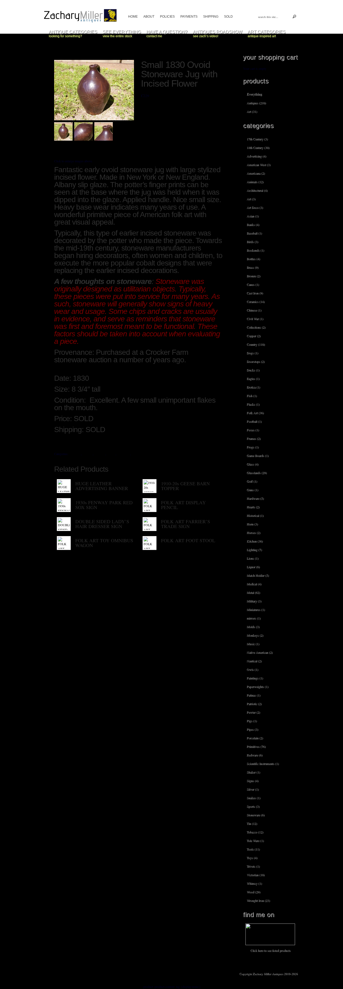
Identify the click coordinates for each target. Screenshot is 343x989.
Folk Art (99, 454)
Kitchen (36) (255, 541)
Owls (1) (252, 669)
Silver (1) (253, 789)
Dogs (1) (252, 353)
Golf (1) (252, 481)
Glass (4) (252, 464)
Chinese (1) (254, 310)
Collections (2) (256, 327)
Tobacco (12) (255, 832)
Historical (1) (255, 515)
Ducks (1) (253, 370)
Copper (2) (253, 335)
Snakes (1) (253, 797)
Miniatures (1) (256, 609)
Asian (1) (253, 216)
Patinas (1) (253, 695)
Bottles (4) (253, 258)
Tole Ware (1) (255, 840)
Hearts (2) (253, 507)
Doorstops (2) (255, 361)
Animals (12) (255, 181)
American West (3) (258, 164)
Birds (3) (252, 241)
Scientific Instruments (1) (263, 763)
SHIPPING (210, 16)
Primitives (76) (256, 746)
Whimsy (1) (254, 883)
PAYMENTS (188, 16)
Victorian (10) (255, 874)
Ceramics (75, 454)
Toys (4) (252, 857)
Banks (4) (253, 224)
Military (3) (254, 601)
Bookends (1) (255, 250)
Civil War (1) (255, 318)
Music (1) (253, 643)
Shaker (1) (253, 772)
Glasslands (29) (257, 472)
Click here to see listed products (270, 950)
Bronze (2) (253, 276)
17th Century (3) (257, 139)
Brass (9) (252, 267)
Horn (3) (252, 524)
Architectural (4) (257, 190)
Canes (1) (253, 284)
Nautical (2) (254, 661)
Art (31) (252, 111)
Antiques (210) (256, 103)
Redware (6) (254, 755)
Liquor (111, 454)
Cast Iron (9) (255, 293)
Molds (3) (253, 626)
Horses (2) (253, 532)
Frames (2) (253, 438)
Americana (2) (256, 173)
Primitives (123, 454)
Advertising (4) (256, 156)
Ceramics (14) (255, 301)
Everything (254, 94)
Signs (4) (252, 780)
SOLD (228, 16)
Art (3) (251, 199)
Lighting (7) (254, 549)
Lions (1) (252, 558)
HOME (133, 16)
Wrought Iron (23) (258, 900)
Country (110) (256, 344)
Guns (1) (252, 489)
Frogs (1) (253, 447)
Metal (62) (253, 592)
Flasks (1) (253, 404)
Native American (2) (260, 652)
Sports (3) (253, 806)
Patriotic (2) (254, 703)
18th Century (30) (258, 147)
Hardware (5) (255, 498)
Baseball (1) (254, 233)
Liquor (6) (253, 566)
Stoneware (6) (255, 815)
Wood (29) (253, 892)
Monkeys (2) (255, 635)
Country (88, 454)
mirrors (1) (253, 618)
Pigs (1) (252, 720)
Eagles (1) (253, 378)
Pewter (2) (253, 712)
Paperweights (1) (257, 686)
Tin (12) (252, 823)
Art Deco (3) (255, 207)
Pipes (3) (252, 729)
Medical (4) (254, 584)
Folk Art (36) (255, 412)
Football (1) (254, 421)
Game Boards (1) (258, 455)
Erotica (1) (253, 387)
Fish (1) (252, 395)
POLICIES (167, 16)
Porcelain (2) (255, 738)
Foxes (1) (253, 430)
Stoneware (138, 454)
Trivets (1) (253, 866)
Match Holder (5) (258, 575)
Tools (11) (253, 849)
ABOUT (148, 16)
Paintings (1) (255, 678)
